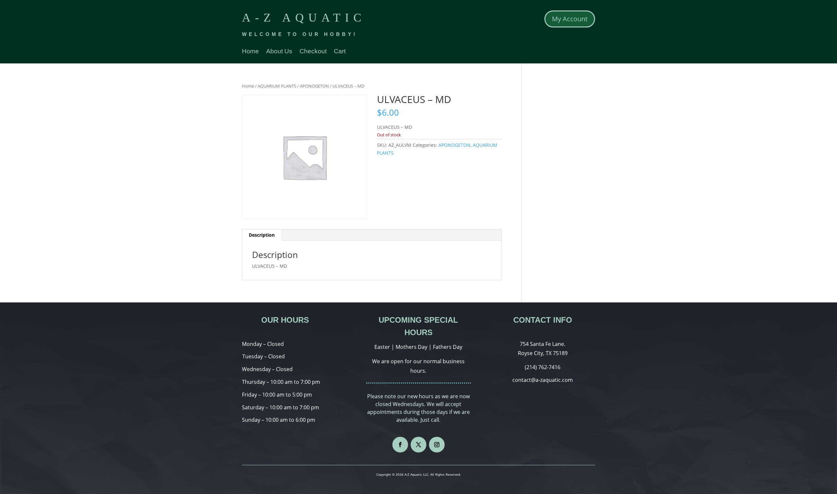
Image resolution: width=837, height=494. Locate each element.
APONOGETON (314, 86)
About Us (279, 52)
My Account (570, 18)
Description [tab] (262, 235)
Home (250, 52)
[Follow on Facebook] (400, 444)
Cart (340, 52)
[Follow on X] (418, 444)
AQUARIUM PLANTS (277, 86)
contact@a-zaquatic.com (542, 379)
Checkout (313, 52)
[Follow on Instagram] (437, 444)
